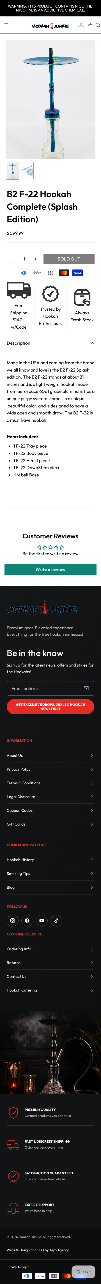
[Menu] (6, 25)
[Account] (81, 25)
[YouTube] (42, 920)
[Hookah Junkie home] (42, 607)
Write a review (50, 569)
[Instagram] (13, 920)
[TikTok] (56, 920)
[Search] (98, 25)
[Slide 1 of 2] (12, 170)
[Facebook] (27, 920)
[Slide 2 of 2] (27, 170)
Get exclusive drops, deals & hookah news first (50, 706)
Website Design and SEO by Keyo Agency (38, 1250)
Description (18, 343)
